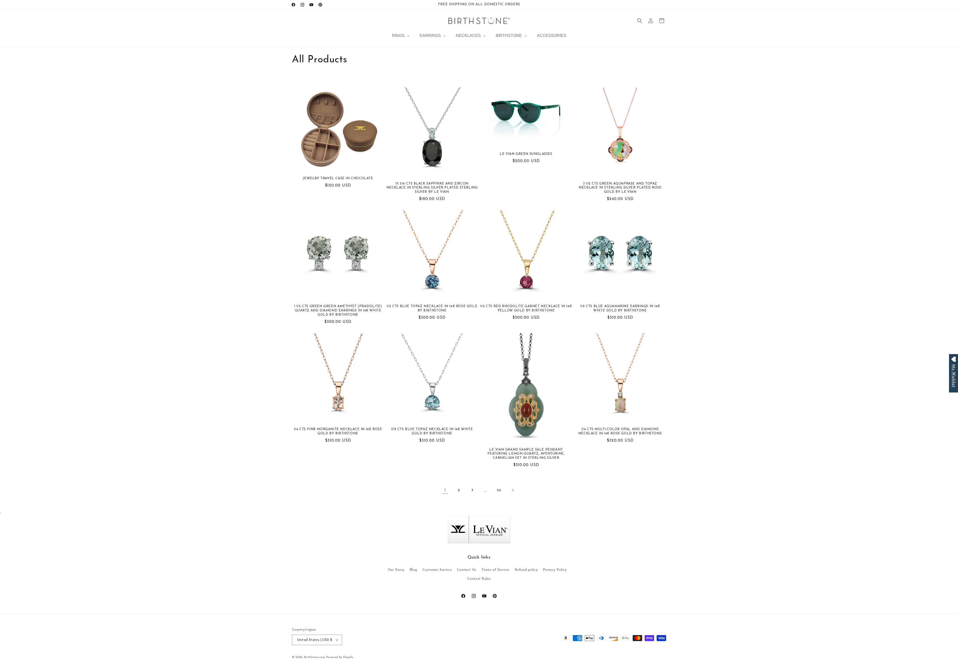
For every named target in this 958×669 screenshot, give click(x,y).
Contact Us (466, 570)
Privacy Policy (555, 570)
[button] (639, 20)
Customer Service (437, 570)
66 (499, 490)
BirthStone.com (314, 657)
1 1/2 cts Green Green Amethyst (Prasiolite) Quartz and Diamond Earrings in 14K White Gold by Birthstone (338, 310)
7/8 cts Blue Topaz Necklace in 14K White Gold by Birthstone (432, 431)
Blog (413, 570)
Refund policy (526, 570)
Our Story (396, 570)
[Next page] (512, 490)
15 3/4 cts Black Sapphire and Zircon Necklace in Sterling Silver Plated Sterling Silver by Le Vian (432, 188)
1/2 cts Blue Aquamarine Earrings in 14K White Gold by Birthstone (620, 308)
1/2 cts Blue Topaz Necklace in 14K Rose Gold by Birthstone (432, 308)
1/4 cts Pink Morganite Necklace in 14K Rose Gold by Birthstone (338, 431)
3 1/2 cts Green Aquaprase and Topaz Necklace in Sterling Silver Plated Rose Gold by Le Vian (620, 188)
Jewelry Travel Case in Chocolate (338, 178)
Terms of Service (495, 570)
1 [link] (445, 490)
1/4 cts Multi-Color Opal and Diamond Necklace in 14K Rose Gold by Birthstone (620, 431)
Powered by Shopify (340, 657)
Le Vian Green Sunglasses (526, 154)
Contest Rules (479, 579)
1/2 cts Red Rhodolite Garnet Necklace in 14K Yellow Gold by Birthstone (526, 308)
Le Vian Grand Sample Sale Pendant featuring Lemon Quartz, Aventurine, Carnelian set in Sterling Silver (526, 454)
